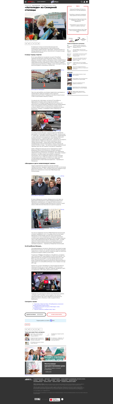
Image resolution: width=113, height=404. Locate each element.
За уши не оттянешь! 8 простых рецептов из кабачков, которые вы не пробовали (80, 67)
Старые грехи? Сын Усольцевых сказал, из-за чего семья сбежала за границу (80, 63)
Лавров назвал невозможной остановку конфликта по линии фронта (78, 92)
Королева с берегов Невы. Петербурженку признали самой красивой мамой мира (48, 304)
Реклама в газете (42, 380)
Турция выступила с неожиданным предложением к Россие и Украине (79, 87)
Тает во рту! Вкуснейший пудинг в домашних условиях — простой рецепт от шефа (80, 59)
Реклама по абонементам (61, 380)
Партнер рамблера (45, 399)
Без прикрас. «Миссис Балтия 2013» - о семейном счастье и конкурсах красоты (36, 334)
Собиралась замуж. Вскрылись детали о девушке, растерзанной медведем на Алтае (79, 46)
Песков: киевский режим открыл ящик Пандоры (79, 75)
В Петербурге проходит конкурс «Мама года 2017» (37, 343)
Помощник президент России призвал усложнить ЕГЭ (78, 83)
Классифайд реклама (37, 381)
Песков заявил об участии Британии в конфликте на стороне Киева (79, 79)
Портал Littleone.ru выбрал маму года (44, 309)
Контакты (35, 380)
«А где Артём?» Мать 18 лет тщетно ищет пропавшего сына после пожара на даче (80, 54)
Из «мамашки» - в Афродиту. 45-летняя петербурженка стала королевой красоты (57, 339)
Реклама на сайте (51, 380)
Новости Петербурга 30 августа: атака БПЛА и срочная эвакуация (78, 10)
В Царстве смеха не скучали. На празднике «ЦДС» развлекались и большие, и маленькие (37, 339)
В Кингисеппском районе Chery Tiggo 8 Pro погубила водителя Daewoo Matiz (78, 30)
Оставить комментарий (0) (56, 314)
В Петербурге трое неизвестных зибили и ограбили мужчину (78, 25)
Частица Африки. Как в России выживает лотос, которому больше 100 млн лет (80, 50)
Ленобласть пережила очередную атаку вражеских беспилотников (77, 15)
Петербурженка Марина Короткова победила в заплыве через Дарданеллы (77, 20)
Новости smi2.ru (29, 375)
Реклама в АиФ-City (73, 380)
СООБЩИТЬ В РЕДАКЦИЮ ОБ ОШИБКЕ (68, 381)
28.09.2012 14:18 (28, 5)
